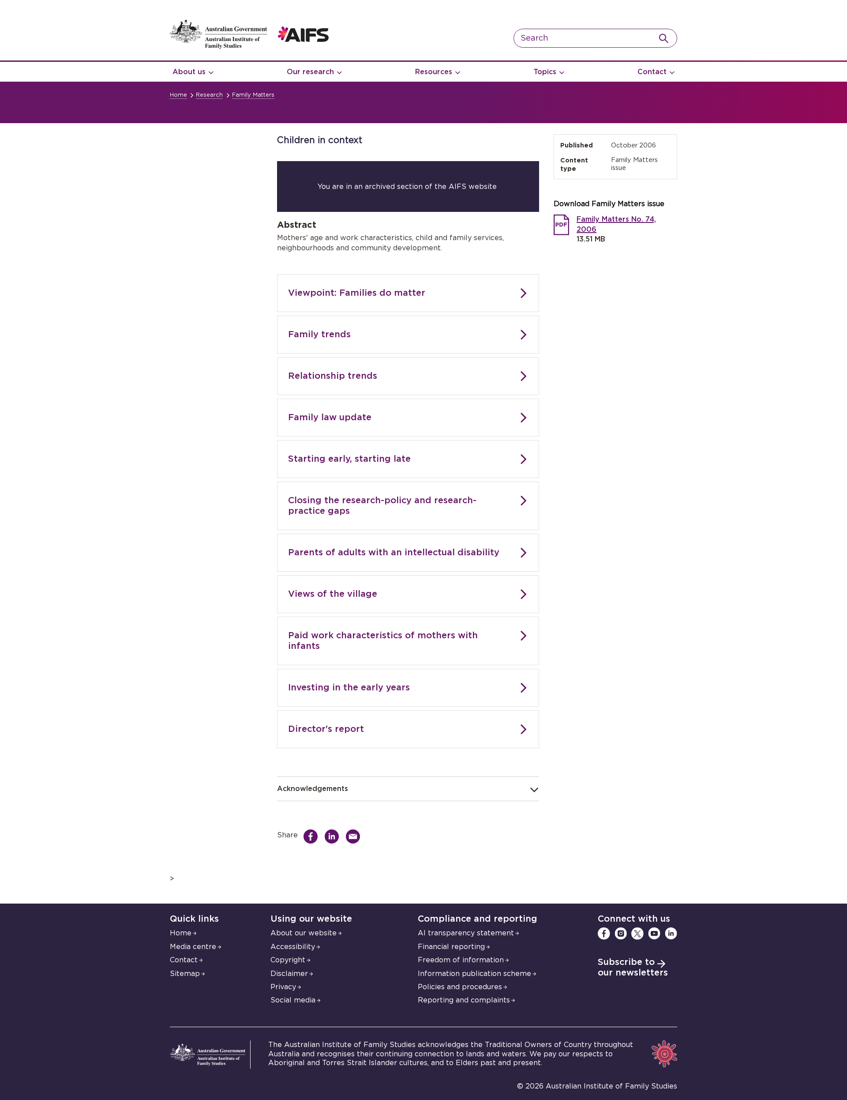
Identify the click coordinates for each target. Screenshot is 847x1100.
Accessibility (292, 946)
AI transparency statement (466, 933)
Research (209, 95)
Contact (652, 71)
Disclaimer (289, 973)
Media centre (193, 946)
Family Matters (253, 95)
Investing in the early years (349, 687)
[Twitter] (637, 933)
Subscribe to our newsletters (633, 967)
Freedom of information (461, 960)
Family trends (319, 334)
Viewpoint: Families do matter (356, 293)
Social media (292, 1000)
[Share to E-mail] (355, 836)
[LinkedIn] (671, 933)
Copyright (287, 960)
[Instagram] (621, 933)
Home (178, 95)
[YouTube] (654, 933)
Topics (544, 71)
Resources (433, 71)
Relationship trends (332, 376)
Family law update (329, 417)
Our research (310, 71)
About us (189, 71)
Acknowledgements (312, 788)
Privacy (283, 987)
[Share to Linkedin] (334, 836)
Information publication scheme (474, 973)
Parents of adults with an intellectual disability (393, 552)
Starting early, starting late (349, 459)
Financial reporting (451, 946)
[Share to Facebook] (313, 836)
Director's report (326, 729)
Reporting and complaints (464, 1000)
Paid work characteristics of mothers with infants (383, 641)
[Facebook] (604, 933)
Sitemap (185, 973)
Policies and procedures (460, 987)
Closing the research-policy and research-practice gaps (382, 506)
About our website (303, 933)
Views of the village (332, 594)
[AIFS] (249, 46)
